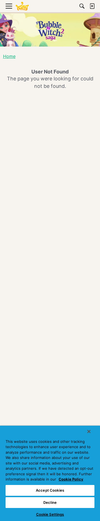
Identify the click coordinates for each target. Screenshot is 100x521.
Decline (50, 502)
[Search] (82, 6)
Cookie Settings (50, 514)
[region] (50, 473)
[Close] (89, 431)
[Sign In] (92, 6)
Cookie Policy (71, 479)
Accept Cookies (50, 490)
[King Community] (22, 6)
